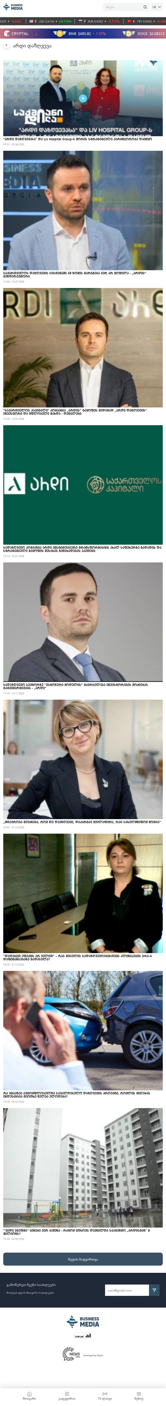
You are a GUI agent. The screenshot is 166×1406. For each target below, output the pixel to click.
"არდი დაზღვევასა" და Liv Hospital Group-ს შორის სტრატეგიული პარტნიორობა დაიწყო (77, 139)
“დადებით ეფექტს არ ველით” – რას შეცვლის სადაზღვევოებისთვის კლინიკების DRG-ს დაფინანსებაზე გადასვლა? (77, 958)
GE (154, 7)
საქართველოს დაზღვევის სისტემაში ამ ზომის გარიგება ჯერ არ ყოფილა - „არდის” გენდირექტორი (74, 275)
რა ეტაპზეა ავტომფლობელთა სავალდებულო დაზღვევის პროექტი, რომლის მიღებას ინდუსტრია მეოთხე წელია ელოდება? (76, 1095)
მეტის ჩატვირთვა (83, 1259)
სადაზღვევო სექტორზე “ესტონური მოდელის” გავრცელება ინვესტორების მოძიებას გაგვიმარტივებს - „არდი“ (75, 686)
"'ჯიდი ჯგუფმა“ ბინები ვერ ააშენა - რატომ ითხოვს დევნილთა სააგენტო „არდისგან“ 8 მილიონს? (76, 1232)
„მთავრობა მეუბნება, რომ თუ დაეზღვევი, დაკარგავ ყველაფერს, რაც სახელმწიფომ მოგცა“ (82, 822)
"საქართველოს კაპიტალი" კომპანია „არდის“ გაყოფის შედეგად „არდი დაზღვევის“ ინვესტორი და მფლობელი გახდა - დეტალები (75, 412)
